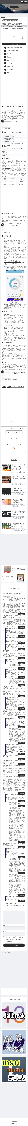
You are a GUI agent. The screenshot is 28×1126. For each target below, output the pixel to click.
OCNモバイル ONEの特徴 (12, 50)
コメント (6, 910)
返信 (21, 614)
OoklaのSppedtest (11, 163)
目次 (13, 44)
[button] (22, 37)
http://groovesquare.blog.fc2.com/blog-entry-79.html (15, 752)
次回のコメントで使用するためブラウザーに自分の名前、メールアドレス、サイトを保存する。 (13, 939)
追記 (8, 72)
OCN (14, 386)
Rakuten (18, 386)
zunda (10, 670)
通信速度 (9, 57)
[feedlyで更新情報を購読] (20, 444)
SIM (23, 386)
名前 (4, 925)
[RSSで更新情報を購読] (14, 448)
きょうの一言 (10, 69)
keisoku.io (14, 118)
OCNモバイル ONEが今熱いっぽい (14, 47)
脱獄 (9, 386)
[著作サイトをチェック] (7, 444)
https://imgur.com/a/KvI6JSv (13, 725)
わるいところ (10, 66)
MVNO (4, 386)
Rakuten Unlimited (20, 113)
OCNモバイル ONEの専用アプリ (12, 262)
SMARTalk (21, 148)
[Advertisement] (14, 90)
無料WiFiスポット (11, 60)
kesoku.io (4, 165)
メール (5, 931)
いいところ (9, 63)
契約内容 (9, 53)
